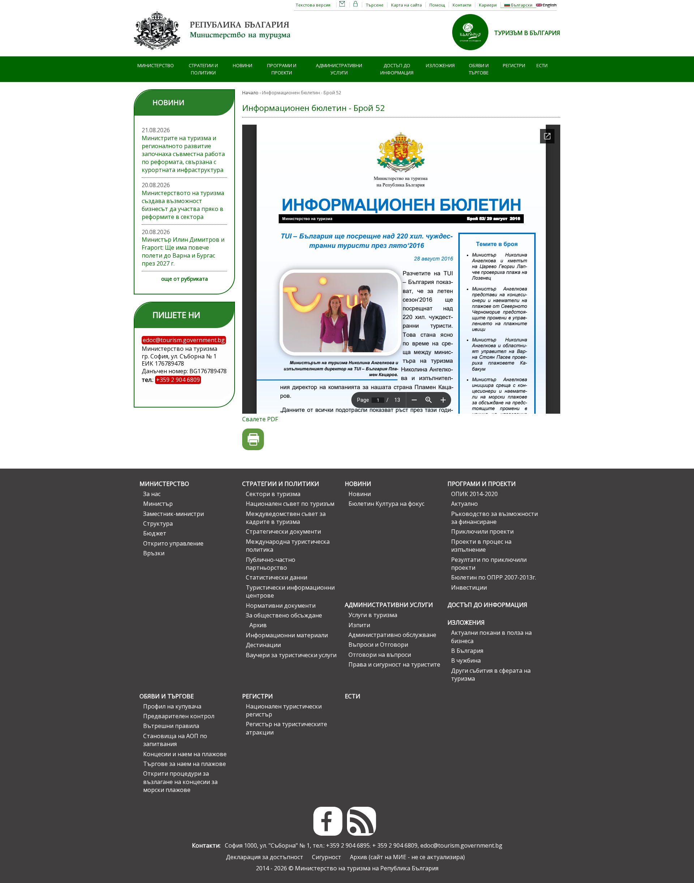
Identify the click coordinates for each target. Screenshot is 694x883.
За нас (151, 494)
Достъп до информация (397, 69)
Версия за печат (253, 439)
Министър (158, 504)
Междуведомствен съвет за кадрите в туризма (286, 518)
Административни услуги (339, 69)
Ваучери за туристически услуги (291, 655)
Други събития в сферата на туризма (491, 674)
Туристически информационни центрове (290, 591)
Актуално (464, 504)
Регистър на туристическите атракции (286, 728)
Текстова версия (313, 5)
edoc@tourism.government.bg (461, 845)
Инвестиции (469, 587)
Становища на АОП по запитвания (175, 740)
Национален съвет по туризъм (290, 504)
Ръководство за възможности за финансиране (494, 518)
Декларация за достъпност (264, 857)
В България (467, 651)
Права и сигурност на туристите (394, 664)
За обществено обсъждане (284, 615)
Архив (258, 625)
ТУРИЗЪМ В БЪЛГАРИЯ (527, 33)
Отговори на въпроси (379, 655)
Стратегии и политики (203, 69)
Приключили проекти (482, 531)
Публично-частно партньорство (270, 564)
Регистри (514, 65)
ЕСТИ (542, 65)
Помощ (437, 5)
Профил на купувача (172, 706)
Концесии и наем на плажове (185, 754)
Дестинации (263, 645)
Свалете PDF (260, 419)
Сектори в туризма (273, 494)
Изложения (440, 65)
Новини (242, 65)
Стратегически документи (283, 531)
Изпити (359, 625)
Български (521, 5)
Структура (158, 523)
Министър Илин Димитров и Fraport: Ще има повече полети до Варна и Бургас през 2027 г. (183, 251)
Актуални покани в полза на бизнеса (491, 637)
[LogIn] (356, 5)
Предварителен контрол (178, 716)
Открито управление (173, 543)
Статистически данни (276, 577)
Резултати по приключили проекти (489, 564)
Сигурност (326, 857)
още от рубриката (184, 278)
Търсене (375, 5)
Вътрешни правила (171, 726)
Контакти (462, 5)
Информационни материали (287, 635)
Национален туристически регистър (284, 710)
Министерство (155, 65)
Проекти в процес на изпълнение (481, 546)
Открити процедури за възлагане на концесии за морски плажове (180, 782)
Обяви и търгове (479, 69)
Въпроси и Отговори (378, 645)
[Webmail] (342, 5)
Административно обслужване (392, 635)
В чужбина (466, 660)
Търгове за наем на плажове (184, 764)
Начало (250, 93)
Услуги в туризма (372, 615)
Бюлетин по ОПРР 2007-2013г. (493, 577)
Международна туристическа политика (288, 546)
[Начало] (213, 52)
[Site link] (473, 52)
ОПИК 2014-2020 (474, 494)
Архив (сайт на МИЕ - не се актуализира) (407, 857)
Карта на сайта (406, 5)
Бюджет (154, 533)
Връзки (153, 553)
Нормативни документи (281, 606)
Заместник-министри (173, 514)
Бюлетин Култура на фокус (386, 504)
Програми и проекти (281, 69)
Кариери (488, 5)
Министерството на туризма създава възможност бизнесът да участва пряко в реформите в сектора (183, 205)
